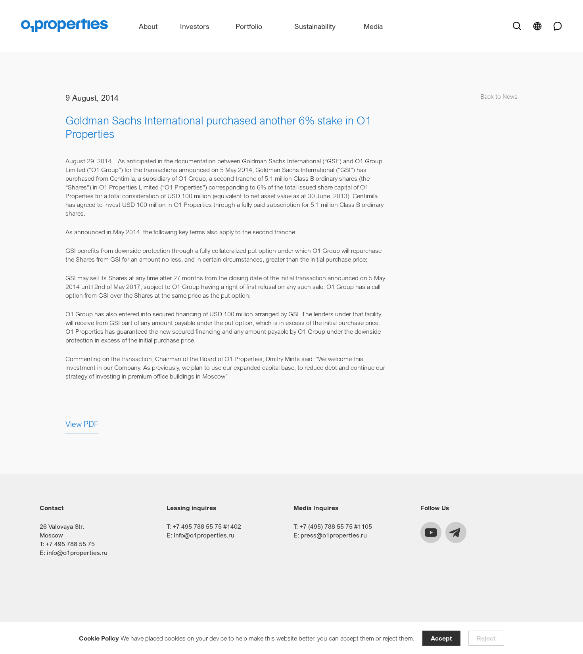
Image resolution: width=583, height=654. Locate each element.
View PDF (81, 424)
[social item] (430, 532)
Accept (441, 638)
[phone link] (555, 26)
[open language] (537, 26)
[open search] (516, 26)
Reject (486, 638)
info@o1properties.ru (77, 552)
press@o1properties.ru (334, 535)
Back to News (499, 96)
